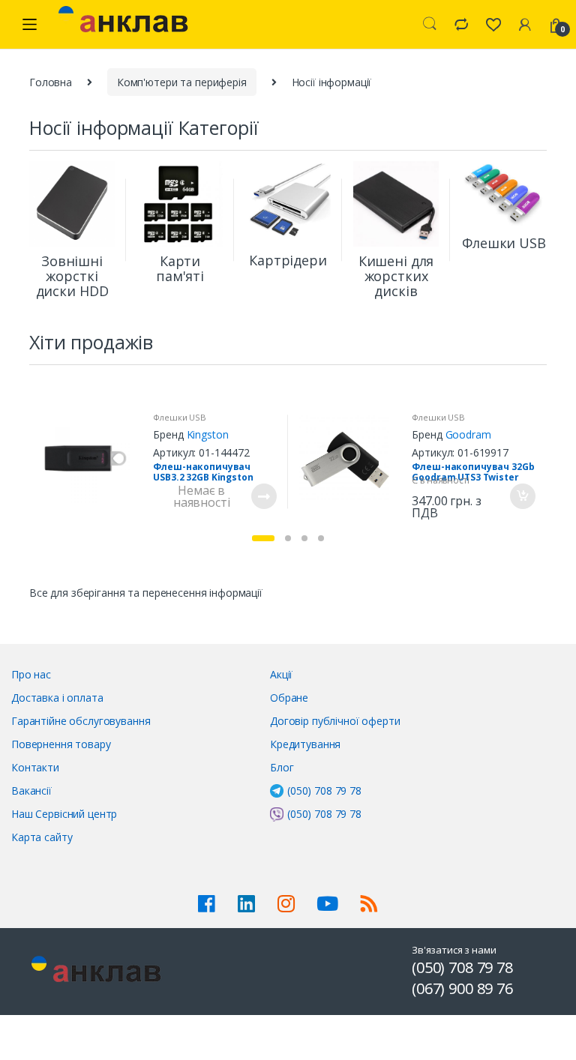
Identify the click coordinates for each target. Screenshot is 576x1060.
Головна (50, 82)
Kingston (208, 434)
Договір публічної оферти (335, 721)
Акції (281, 674)
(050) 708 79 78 (324, 790)
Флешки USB (179, 417)
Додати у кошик (522, 496)
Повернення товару (61, 744)
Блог (281, 767)
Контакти (35, 767)
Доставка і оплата (57, 697)
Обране (289, 697)
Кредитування (305, 744)
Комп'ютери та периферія (182, 82)
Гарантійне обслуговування (81, 721)
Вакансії (31, 790)
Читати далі (263, 496)
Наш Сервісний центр (64, 814)
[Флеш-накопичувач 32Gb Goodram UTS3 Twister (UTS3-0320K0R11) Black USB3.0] (349, 458)
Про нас (31, 674)
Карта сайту (41, 837)
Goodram (468, 434)
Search (430, 24)
